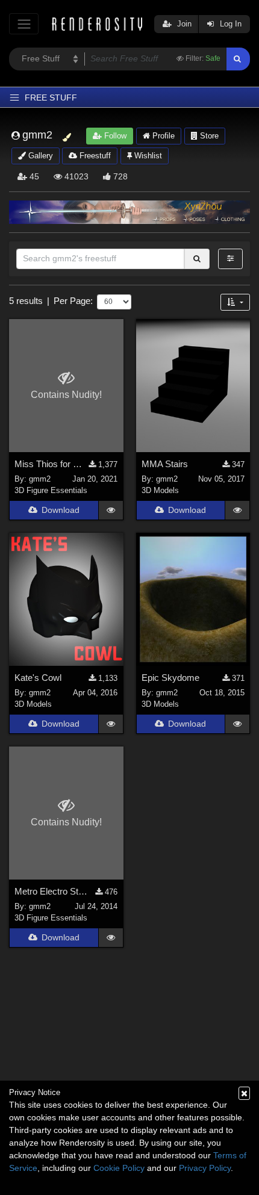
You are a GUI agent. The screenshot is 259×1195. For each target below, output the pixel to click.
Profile (162, 135)
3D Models (160, 490)
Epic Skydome (170, 677)
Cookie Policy (119, 1168)
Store (208, 135)
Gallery (39, 155)
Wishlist (147, 155)
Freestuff (94, 155)
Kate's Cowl (37, 677)
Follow (114, 135)
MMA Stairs (165, 464)
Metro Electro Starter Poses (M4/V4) (51, 891)
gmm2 (40, 478)
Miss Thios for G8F (48, 464)
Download (61, 510)
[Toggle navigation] (24, 23)
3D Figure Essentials (50, 490)
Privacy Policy (205, 1168)
